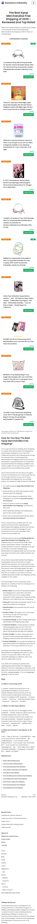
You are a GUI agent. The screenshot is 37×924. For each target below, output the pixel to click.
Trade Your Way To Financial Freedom (13, 818)
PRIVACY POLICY (7, 890)
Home (3, 851)
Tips (3, 872)
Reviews (4, 854)
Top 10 (3, 866)
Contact (4, 845)
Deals (3, 860)
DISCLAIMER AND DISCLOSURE (10, 893)
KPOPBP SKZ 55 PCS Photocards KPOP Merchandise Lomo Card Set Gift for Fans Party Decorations (18, 341)
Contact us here (13, 672)
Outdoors (5, 881)
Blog (2, 857)
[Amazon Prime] (31, 74)
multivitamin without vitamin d (11, 815)
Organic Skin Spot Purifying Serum (12, 824)
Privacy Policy (5, 839)
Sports (3, 875)
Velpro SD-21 (5, 821)
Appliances (5, 869)
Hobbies (5, 878)
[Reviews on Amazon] (18, 336)
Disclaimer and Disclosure (9, 836)
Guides (3, 863)
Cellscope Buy (6, 827)
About (3, 842)
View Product (28, 77)
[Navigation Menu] (33, 2)
